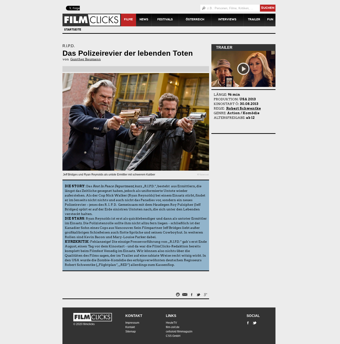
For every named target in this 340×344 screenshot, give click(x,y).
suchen (267, 8)
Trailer (254, 19)
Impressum (132, 322)
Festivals (165, 19)
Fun (270, 19)
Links (171, 316)
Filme (128, 19)
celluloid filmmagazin (179, 331)
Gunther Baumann (85, 59)
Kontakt (133, 316)
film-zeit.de (172, 327)
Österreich (195, 19)
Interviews (227, 19)
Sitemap (130, 331)
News (143, 19)
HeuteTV (171, 322)
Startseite (72, 30)
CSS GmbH (173, 336)
